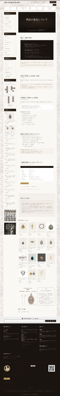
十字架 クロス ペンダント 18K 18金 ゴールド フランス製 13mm (51, 263)
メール (33, 45)
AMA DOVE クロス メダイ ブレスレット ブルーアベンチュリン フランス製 (41, 232)
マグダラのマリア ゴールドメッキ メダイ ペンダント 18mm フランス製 (23, 232)
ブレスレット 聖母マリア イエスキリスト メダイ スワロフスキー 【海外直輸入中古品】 (23, 263)
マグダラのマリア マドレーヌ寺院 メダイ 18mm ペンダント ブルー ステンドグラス (10, 166)
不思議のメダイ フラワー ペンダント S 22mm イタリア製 (41, 247)
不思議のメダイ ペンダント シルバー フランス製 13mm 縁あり (51, 247)
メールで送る (23, 189)
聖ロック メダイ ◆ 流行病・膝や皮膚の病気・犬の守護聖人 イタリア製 (10, 121)
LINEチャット (14, 356)
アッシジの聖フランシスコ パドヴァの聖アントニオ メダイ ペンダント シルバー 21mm (51, 232)
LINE (50, 62)
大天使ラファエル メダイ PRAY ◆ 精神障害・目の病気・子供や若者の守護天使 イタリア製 (10, 203)
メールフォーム (9, 356)
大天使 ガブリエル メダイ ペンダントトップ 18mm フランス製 (10, 171)
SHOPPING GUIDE (23, 8)
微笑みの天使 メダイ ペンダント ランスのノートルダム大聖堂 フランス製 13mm (32, 279)
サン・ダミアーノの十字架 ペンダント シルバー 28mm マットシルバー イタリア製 (10, 190)
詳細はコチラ (5, 340)
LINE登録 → (7, 378)
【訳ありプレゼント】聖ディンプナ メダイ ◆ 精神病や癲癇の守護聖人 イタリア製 (10, 196)
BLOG (37, 8)
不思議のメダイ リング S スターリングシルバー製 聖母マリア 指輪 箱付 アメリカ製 (32, 247)
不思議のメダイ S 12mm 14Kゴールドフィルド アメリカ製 (41, 263)
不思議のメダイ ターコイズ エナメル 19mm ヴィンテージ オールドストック (32, 263)
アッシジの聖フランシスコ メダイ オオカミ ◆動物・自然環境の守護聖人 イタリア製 (10, 160)
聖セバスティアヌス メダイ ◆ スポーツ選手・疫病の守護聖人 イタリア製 (7, 133)
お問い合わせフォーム (31, 189)
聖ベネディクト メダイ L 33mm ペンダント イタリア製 (10, 139)
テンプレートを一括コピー (24, 183)
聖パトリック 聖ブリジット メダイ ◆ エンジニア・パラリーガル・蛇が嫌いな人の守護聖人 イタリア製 (10, 154)
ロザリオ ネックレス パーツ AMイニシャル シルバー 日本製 (23, 278)
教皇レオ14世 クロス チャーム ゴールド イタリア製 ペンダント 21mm (10, 144)
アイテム (53, 2)
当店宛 (49, 65)
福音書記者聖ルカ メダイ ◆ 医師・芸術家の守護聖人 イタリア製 (10, 148)
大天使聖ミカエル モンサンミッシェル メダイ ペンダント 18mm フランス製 (12, 133)
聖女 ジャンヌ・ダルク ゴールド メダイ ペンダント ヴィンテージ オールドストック (10, 182)
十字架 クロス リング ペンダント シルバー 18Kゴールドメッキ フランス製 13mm (41, 279)
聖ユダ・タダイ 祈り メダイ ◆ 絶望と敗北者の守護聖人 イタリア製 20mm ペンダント (10, 176)
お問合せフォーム (38, 45)
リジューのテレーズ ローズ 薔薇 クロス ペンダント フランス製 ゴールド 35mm (32, 232)
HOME (10, 8)
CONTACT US (49, 8)
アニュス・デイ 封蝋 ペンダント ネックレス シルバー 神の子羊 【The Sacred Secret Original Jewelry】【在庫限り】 (23, 248)
